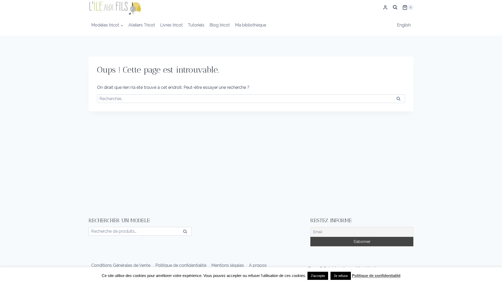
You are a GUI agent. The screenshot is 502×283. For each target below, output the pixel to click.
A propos (258, 265)
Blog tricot (219, 25)
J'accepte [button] (318, 276)
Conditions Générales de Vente (120, 265)
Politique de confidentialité (180, 265)
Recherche (187, 232)
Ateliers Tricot (141, 25)
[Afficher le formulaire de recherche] (395, 7)
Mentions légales (227, 265)
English (404, 25)
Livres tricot (171, 25)
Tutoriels (196, 25)
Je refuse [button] (341, 276)
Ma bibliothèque (250, 25)
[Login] (385, 7)
